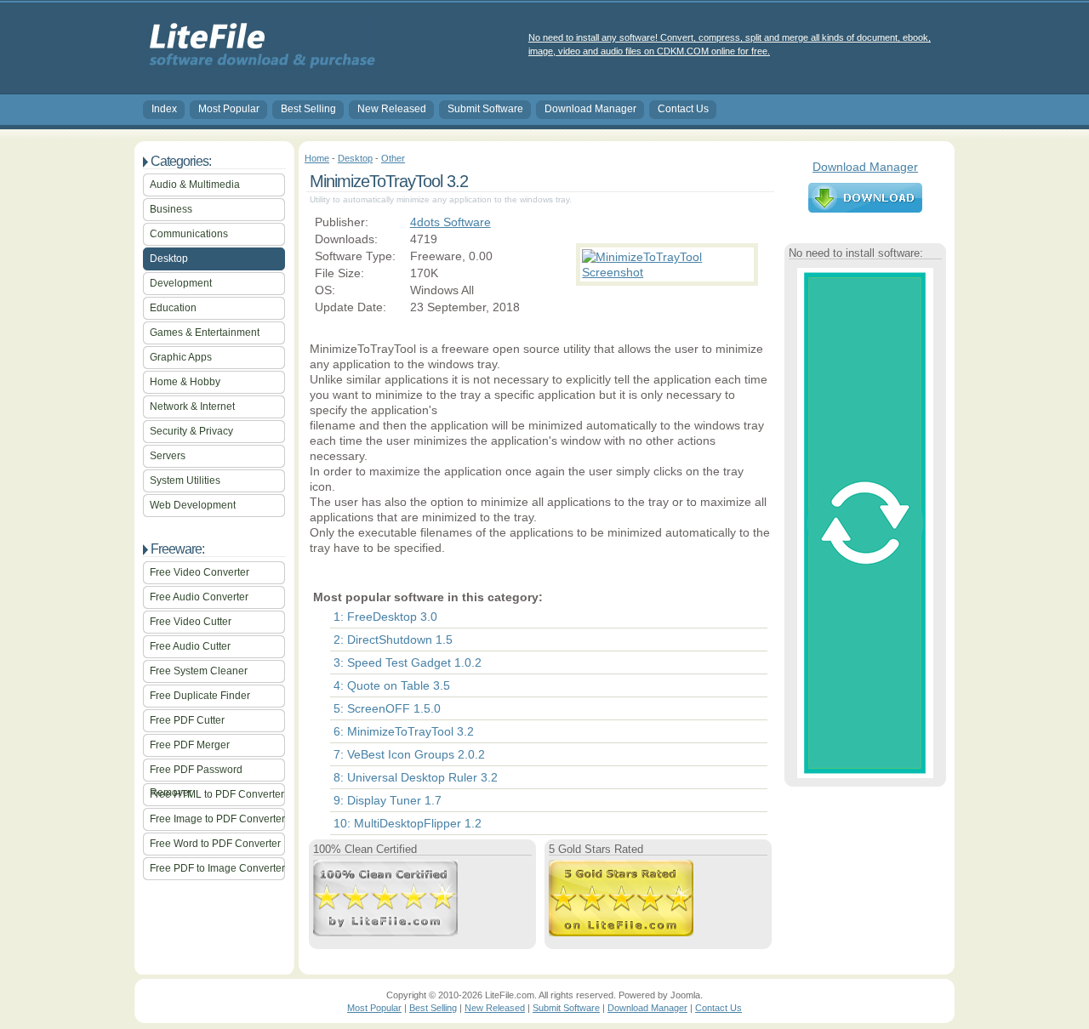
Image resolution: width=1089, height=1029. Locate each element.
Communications (189, 234)
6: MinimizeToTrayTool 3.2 (404, 731)
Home (317, 158)
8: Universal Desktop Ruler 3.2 (416, 777)
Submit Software (485, 109)
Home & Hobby (185, 382)
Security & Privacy (191, 431)
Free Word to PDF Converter (215, 844)
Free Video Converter (199, 572)
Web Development (193, 505)
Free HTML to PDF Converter (217, 794)
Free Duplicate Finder (200, 696)
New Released (391, 109)
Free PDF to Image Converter (217, 868)
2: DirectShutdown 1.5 (393, 639)
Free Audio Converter (199, 597)
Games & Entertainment (204, 332)
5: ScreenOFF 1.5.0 (387, 708)
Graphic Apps (181, 357)
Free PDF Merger (190, 745)
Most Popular (228, 109)
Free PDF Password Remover (196, 773)
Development (181, 283)
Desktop (169, 258)
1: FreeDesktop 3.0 (385, 616)
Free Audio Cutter (190, 646)
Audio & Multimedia (195, 184)
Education (173, 308)
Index (164, 109)
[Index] (259, 69)
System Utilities (185, 480)
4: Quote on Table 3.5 (392, 685)
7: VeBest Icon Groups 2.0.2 (409, 754)
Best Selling (308, 109)
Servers (167, 456)
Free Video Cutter (190, 622)
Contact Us (683, 109)
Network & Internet (192, 406)
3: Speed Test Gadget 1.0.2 (408, 662)
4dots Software (450, 222)
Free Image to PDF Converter (217, 819)
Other (393, 158)
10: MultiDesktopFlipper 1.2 (408, 823)
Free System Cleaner (199, 671)
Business (171, 209)
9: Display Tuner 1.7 (388, 800)
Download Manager (590, 109)
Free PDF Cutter (187, 720)
